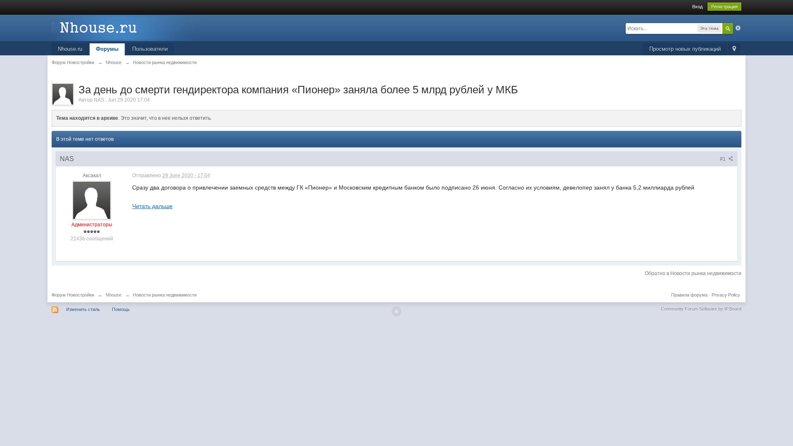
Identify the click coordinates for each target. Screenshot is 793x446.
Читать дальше (152, 206)
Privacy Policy (726, 294)
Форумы (107, 49)
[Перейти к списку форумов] (125, 27)
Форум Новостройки (73, 294)
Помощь (121, 309)
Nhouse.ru (70, 49)
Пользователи (150, 49)
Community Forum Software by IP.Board (701, 308)
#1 (723, 159)
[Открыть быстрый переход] (734, 49)
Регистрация (724, 6)
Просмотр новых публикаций (685, 49)
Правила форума (689, 294)
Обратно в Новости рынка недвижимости (693, 273)
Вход (697, 6)
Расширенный (738, 28)
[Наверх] (396, 311)
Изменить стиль (83, 309)
